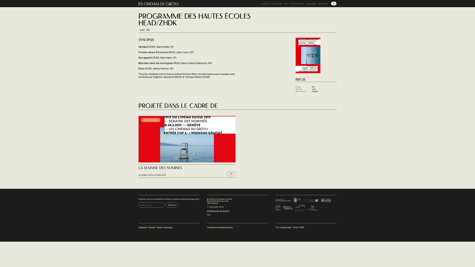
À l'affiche (265, 3)
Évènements (276, 3)
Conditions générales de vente (220, 227)
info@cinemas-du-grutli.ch (218, 211)
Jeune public (311, 3)
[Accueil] (158, 3)
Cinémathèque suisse (283, 200)
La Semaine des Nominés (160, 168)
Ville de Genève (311, 200)
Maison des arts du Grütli (277, 208)
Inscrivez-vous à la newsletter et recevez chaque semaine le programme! (169, 199)
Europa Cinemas (288, 208)
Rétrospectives (297, 3)
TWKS (301, 227)
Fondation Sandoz (300, 208)
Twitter (160, 227)
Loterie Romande (326, 200)
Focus (286, 3)
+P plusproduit (285, 227)
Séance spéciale (151, 120)
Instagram (168, 227)
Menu (333, 3)
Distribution (323, 3)
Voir (231, 173)
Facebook (143, 227)
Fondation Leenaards (313, 208)
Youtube (151, 227)
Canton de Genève (297, 200)
